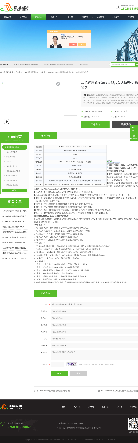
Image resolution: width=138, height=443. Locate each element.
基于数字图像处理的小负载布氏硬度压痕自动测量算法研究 (15, 248)
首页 (11, 72)
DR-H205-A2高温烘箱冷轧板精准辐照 (25, 64)
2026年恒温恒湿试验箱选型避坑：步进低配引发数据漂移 (15, 216)
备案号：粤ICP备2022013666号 (72, 440)
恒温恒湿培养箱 (11, 180)
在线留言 (115, 17)
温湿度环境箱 (11, 157)
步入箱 (43, 72)
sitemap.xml (89, 440)
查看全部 (14, 190)
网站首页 (7, 17)
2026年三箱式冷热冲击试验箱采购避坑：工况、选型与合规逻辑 (15, 237)
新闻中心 (54, 17)
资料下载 (84, 17)
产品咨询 (95, 124)
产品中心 (38, 17)
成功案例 (100, 17)
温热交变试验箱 (11, 152)
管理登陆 (113, 440)
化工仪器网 (105, 440)
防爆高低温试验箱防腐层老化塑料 (91, 64)
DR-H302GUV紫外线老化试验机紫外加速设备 (55, 391)
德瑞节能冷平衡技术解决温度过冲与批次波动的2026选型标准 (15, 232)
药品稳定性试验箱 (12, 185)
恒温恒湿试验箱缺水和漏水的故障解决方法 (15, 253)
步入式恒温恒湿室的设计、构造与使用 (15, 211)
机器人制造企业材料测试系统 (13, 227)
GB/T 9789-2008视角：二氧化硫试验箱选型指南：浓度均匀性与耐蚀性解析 (15, 258)
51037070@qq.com (75, 423)
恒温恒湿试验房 (11, 176)
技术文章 (69, 17)
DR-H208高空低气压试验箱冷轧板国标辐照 (58, 64)
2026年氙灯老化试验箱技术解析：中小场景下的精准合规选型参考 (15, 221)
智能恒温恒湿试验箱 (13, 171)
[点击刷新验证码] (72, 364)
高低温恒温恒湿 (11, 166)
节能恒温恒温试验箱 (31, 72)
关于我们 (23, 17)
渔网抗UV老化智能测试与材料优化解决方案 (15, 242)
